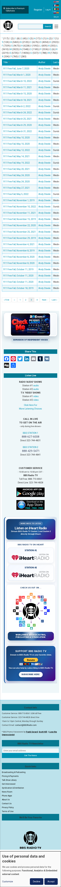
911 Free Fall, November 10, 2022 (19, 206)
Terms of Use (7, 811)
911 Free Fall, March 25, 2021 (17, 119)
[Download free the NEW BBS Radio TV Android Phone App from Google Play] (30, 492)
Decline (36, 881)
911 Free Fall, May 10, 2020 (16, 137)
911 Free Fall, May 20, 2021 (16, 169)
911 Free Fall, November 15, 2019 (19, 219)
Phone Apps (7, 796)
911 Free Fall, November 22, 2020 (19, 225)
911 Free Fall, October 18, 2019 (18, 288)
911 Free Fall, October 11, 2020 (18, 275)
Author (41, 62)
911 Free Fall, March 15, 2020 (17, 93)
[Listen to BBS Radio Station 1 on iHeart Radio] (30, 557)
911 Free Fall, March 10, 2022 (17, 81)
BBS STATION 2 (30, 447)
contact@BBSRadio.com (26, 725)
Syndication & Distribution (13, 788)
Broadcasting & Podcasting (13, 772)
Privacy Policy (8, 807)
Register (38, 9)
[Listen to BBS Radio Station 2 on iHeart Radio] (30, 574)
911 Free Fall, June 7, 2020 (16, 68)
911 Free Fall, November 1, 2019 (19, 200)
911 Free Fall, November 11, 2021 (19, 213)
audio (36, 385)
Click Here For (30, 405)
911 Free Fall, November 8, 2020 (19, 257)
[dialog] (30, 869)
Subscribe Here (30, 674)
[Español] (57, 12)
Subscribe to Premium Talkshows (15, 9)
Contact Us (7, 803)
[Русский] (54, 12)
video (36, 396)
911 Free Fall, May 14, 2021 (16, 156)
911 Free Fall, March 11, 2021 (17, 87)
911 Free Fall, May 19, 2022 (16, 163)
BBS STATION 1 (30, 433)
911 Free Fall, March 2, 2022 (16, 106)
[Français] (54, 5)
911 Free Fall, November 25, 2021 (19, 232)
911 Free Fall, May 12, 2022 (16, 150)
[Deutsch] (57, 5)
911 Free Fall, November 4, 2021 (19, 244)
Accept (51, 881)
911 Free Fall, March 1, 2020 (16, 75)
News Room (7, 792)
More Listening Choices (30, 408)
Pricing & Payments (10, 776)
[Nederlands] (57, 2)
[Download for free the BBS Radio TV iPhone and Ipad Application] (30, 505)
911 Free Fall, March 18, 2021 (17, 100)
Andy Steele (44, 68)
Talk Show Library (9, 780)
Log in (48, 10)
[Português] (57, 9)
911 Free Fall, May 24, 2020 (16, 175)
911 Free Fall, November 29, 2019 (19, 238)
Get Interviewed (8, 784)
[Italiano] (54, 9)
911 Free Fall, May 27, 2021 (16, 188)
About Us (6, 800)
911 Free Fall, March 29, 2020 (17, 125)
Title (6, 62)
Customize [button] (7, 881)
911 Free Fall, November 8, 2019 (19, 250)
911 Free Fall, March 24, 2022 (17, 112)
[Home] (8, 26)
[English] (54, 2)
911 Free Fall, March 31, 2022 (17, 131)
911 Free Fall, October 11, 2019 (18, 269)
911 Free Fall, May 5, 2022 (15, 194)
